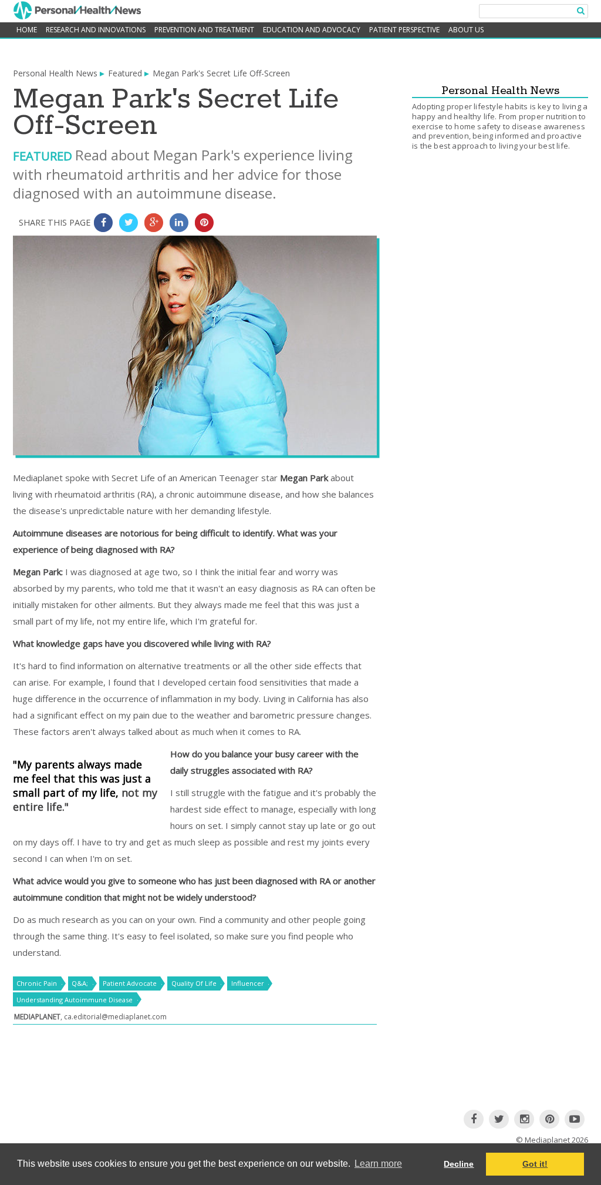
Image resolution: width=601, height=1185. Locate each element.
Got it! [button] (535, 1164)
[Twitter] (499, 1119)
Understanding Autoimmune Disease (74, 999)
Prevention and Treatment (204, 30)
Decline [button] (459, 1164)
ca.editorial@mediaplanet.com (115, 1017)
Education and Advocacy (311, 30)
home (26, 30)
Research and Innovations (96, 30)
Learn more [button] (378, 1164)
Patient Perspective (404, 30)
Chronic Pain (36, 983)
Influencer (247, 983)
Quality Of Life (194, 983)
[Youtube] (575, 1119)
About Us (466, 30)
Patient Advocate (130, 983)
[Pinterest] (549, 1119)
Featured (125, 73)
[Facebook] (474, 1119)
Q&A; (80, 983)
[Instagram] (524, 1119)
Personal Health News (55, 73)
